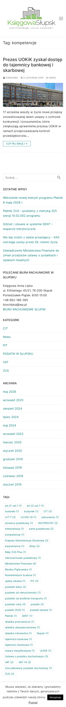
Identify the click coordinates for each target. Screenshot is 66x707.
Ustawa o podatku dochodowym (26, 656)
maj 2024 (9, 425)
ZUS (6, 370)
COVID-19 (28, 517)
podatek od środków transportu (26, 598)
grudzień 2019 (13, 459)
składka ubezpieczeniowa (22, 627)
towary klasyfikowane (20, 650)
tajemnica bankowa (18, 639)
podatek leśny (15, 586)
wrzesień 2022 (13, 434)
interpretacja (14, 528)
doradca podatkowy (19, 523)
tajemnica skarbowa (19, 644)
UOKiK (45, 650)
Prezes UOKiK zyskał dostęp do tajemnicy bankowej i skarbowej (32, 65)
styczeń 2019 (12, 484)
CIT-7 (10, 517)
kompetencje (14, 534)
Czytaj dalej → (16, 143)
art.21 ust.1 (13, 505)
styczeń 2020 (12, 451)
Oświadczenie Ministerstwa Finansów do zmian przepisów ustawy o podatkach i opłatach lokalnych (31, 255)
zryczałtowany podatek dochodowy (28, 668)
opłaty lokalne (15, 581)
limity (34, 546)
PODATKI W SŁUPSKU (18, 354)
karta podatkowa (41, 528)
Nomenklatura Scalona (20, 575)
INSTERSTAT (48, 523)
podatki (37, 604)
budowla (12, 511)
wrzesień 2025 (13, 400)
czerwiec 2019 (13, 476)
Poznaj (33, 702)
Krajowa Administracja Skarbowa (26, 540)
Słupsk (43, 633)
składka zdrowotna (18, 633)
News (52, 77)
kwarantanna (14, 546)
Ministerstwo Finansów (20, 563)
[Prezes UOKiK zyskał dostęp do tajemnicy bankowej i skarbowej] (33, 95)
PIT (5, 345)
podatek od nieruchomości (23, 592)
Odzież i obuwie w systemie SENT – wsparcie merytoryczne (28, 226)
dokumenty (50, 517)
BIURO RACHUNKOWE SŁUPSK (24, 309)
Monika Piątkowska (18, 569)
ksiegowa (11, 77)
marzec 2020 (12, 442)
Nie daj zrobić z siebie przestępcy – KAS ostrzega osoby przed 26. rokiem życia (31, 239)
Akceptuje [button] (55, 697)
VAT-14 (25, 662)
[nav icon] (61, 18)
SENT (27, 615)
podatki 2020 (15, 609)
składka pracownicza (19, 621)
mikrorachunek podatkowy (23, 557)
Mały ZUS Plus (15, 552)
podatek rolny (15, 604)
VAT (5, 362)
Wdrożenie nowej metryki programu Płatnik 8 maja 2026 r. (33, 200)
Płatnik (11, 615)
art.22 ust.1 (35, 505)
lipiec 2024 (11, 417)
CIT (5, 328)
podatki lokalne (41, 609)
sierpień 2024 (12, 408)
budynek (31, 511)
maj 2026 (9, 391)
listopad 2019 (12, 467)
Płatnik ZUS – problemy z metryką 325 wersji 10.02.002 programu (30, 213)
